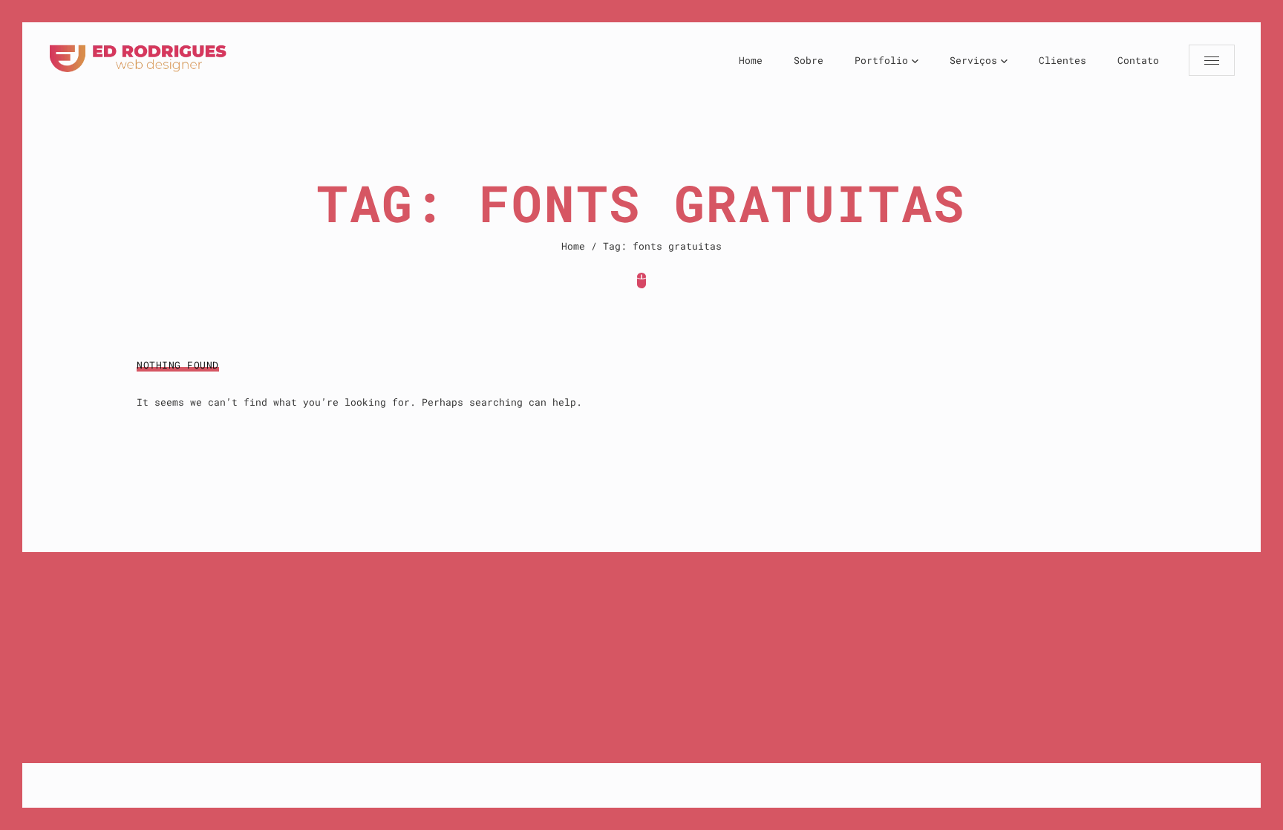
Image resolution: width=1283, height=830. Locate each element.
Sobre (808, 60)
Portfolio (881, 60)
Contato (1138, 60)
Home (751, 60)
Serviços (973, 60)
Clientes (1062, 60)
